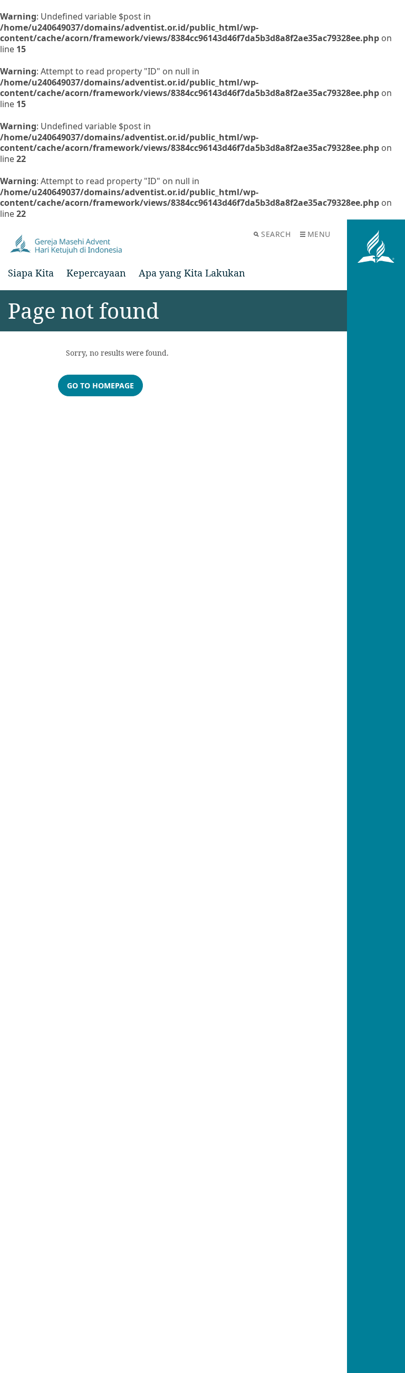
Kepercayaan (96, 272)
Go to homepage (100, 385)
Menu (319, 234)
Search (276, 234)
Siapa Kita (31, 272)
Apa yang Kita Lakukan (192, 272)
